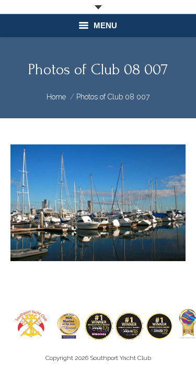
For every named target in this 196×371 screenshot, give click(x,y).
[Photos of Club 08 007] (98, 202)
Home (56, 97)
